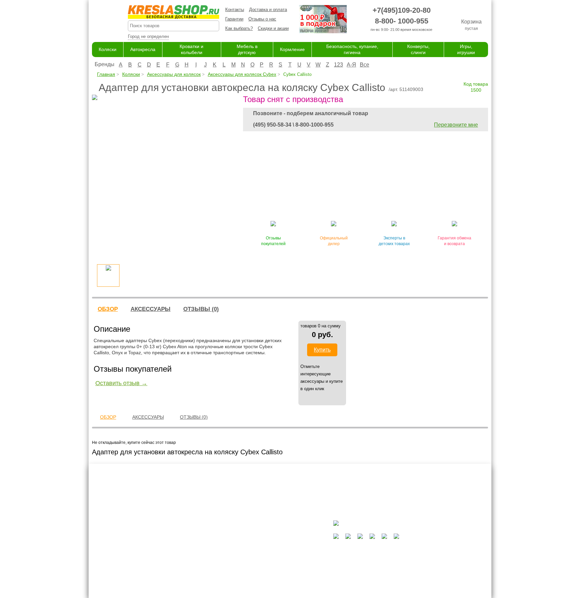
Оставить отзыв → (121, 383)
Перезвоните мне (456, 125)
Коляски (107, 49)
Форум (196, 540)
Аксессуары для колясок (174, 74)
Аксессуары (151, 309)
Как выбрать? (239, 28)
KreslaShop (173, 12)
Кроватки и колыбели (268, 546)
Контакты (234, 9)
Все (364, 64)
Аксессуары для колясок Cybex (242, 74)
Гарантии (234, 18)
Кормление (292, 49)
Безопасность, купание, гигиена (279, 566)
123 (338, 64)
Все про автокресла (210, 533)
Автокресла (142, 49)
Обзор (108, 309)
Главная (106, 74)
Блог (195, 546)
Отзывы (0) (201, 309)
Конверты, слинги (265, 572)
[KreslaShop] (101, 20)
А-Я (351, 64)
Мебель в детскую (266, 553)
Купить (322, 350)
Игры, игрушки (261, 579)
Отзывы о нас (262, 18)
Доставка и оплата (268, 9)
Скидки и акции (273, 28)
